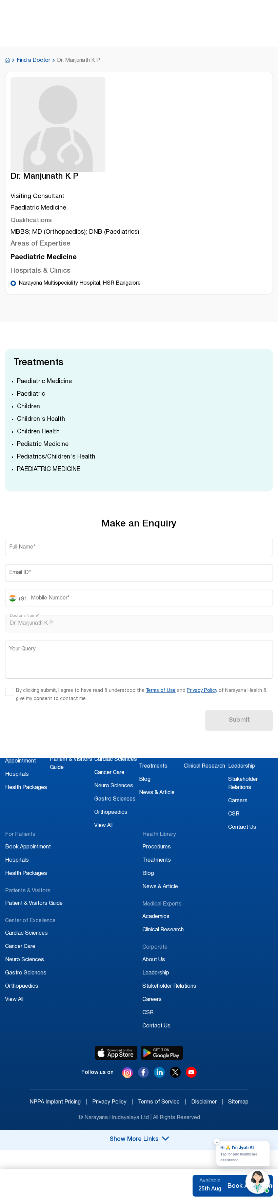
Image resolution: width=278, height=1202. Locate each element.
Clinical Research (204, 766)
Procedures (153, 753)
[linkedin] (159, 1076)
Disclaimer (207, 1102)
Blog (145, 780)
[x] (175, 1076)
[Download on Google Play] (162, 1053)
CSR (233, 814)
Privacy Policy (202, 690)
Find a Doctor (33, 61)
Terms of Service (162, 1102)
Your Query (22, 649)
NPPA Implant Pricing (58, 1102)
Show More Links (134, 1139)
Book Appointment (28, 847)
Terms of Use (161, 690)
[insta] (127, 1074)
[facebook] (143, 1076)
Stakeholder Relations (169, 986)
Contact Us (242, 827)
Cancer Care (109, 773)
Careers (237, 801)
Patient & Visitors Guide (34, 904)
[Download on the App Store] (116, 1053)
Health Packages (26, 788)
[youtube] (191, 1076)
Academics (197, 753)
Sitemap (238, 1102)
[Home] (7, 61)
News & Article (157, 793)
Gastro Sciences (115, 799)
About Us (239, 753)
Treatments (153, 766)
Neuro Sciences (113, 786)
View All (103, 826)
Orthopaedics (110, 812)
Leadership (241, 766)
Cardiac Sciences (115, 760)
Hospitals (17, 774)
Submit (239, 720)
